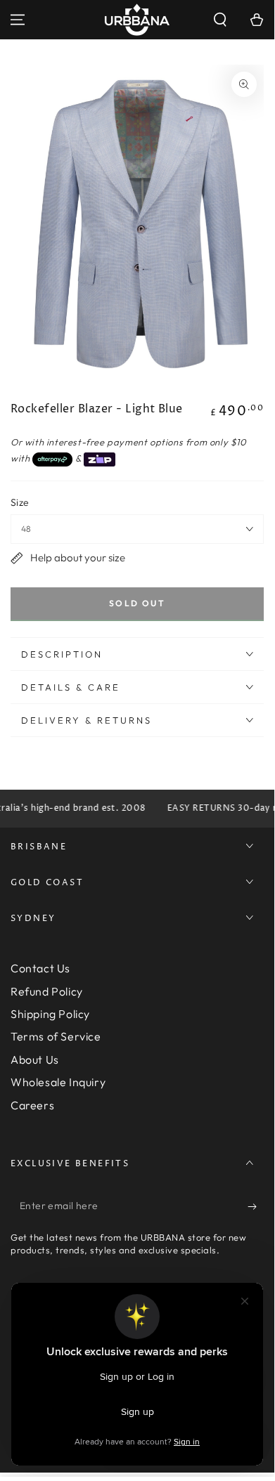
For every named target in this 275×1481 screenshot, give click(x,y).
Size (20, 502)
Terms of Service (56, 1036)
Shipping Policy (50, 1014)
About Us (35, 1059)
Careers (32, 1105)
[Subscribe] (256, 1206)
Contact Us (40, 968)
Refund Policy (47, 991)
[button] (220, 20)
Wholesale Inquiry (58, 1082)
